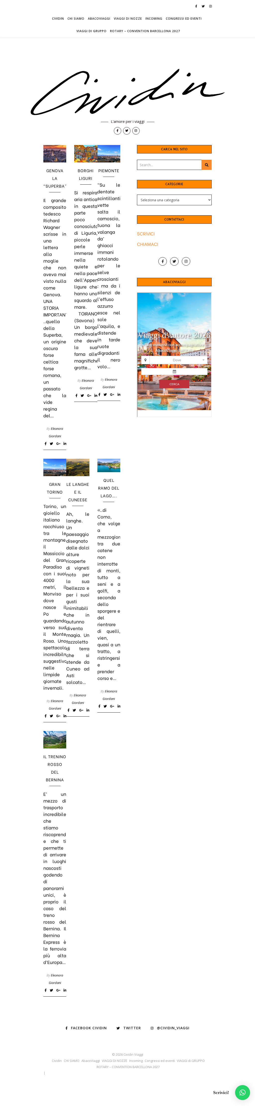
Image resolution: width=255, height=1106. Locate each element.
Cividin (58, 18)
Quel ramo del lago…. (108, 487)
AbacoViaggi (99, 18)
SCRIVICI (146, 233)
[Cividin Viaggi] (127, 92)
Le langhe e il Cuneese (77, 491)
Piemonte (108, 170)
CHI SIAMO (75, 18)
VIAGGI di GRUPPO (91, 31)
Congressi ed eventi (184, 18)
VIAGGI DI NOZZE (128, 18)
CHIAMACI (147, 243)
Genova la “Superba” (55, 178)
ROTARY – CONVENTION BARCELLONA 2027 (145, 31)
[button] (242, 1092)
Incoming (153, 18)
